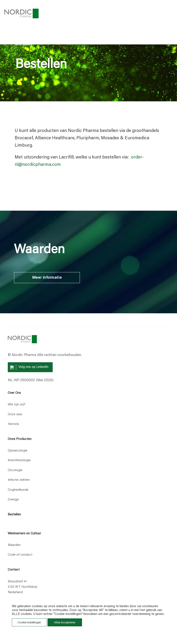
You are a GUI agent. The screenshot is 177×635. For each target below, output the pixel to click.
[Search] (148, 13)
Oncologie (15, 470)
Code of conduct (20, 555)
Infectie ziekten (19, 480)
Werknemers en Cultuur (24, 533)
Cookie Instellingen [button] (29, 622)
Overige (13, 499)
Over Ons (14, 393)
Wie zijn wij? (16, 404)
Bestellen (14, 514)
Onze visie (15, 414)
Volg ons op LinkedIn (33, 367)
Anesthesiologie (19, 460)
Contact (14, 569)
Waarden (14, 545)
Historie (13, 424)
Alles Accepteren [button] (64, 622)
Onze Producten (20, 439)
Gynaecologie (17, 450)
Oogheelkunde (18, 490)
